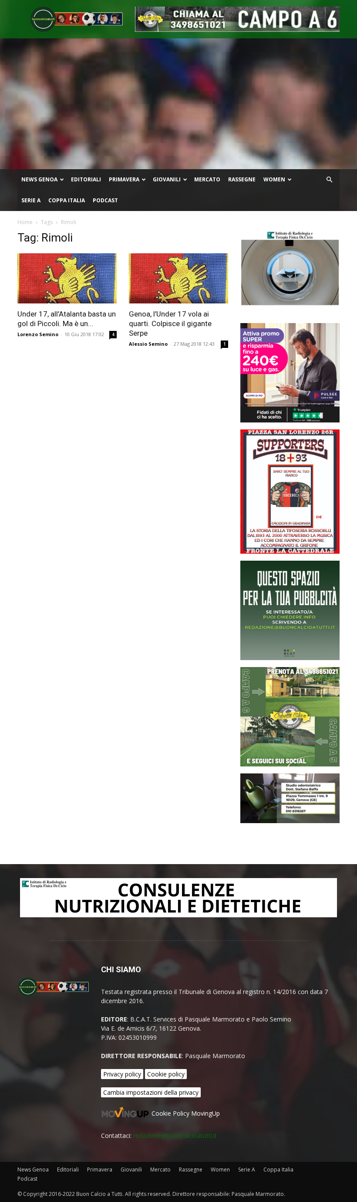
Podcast (105, 200)
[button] (329, 180)
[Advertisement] (178, 104)
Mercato (207, 179)
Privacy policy (122, 1074)
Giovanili (167, 179)
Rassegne (242, 179)
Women (274, 179)
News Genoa (39, 179)
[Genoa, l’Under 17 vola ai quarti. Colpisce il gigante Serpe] (178, 278)
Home (25, 222)
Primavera (124, 179)
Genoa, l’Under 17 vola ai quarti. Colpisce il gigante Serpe (170, 323)
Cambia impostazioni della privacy (151, 1092)
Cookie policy (166, 1074)
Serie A (30, 200)
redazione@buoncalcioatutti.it (175, 1135)
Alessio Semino (148, 344)
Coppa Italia (66, 200)
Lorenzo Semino (37, 334)
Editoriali (86, 179)
